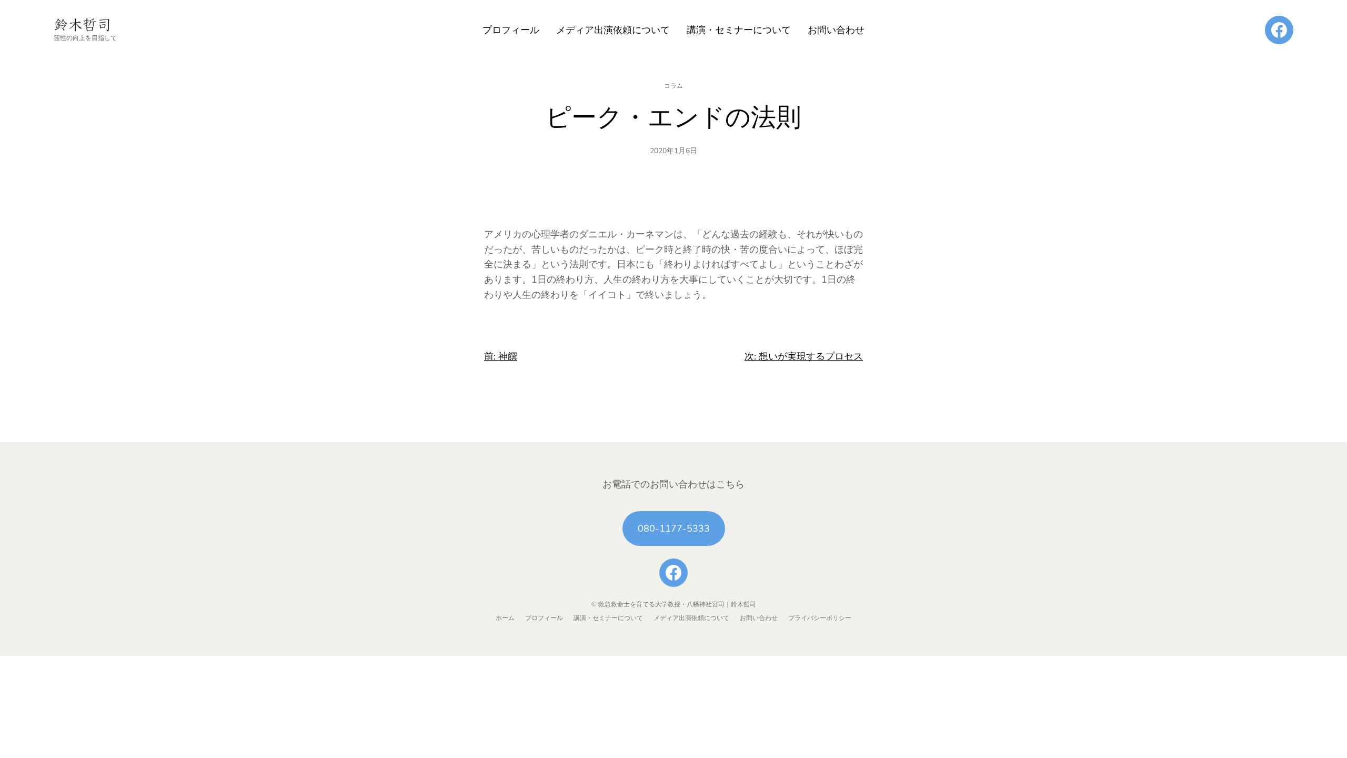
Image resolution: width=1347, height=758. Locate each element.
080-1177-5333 (674, 528)
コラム (673, 86)
